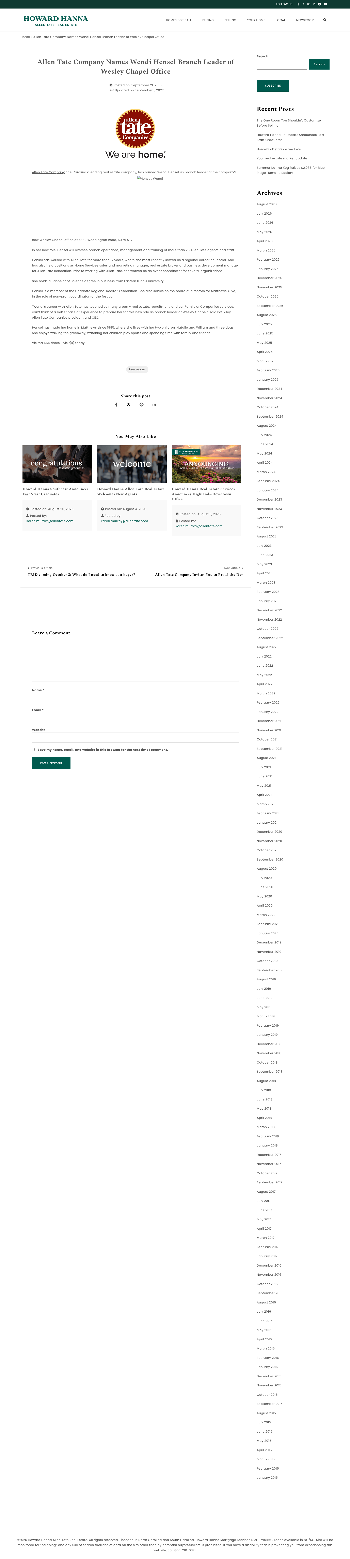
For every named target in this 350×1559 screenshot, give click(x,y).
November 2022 (269, 620)
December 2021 (269, 721)
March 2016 (266, 1348)
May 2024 (264, 453)
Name (38, 690)
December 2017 (269, 1155)
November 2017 (269, 1164)
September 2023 (270, 527)
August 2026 (267, 204)
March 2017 (265, 1238)
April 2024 (265, 463)
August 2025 (267, 315)
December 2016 (269, 1266)
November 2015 (269, 1385)
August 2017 (266, 1192)
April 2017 (264, 1229)
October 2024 (268, 407)
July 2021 (264, 767)
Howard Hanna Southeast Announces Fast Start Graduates (55, 492)
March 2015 (266, 1459)
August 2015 (266, 1413)
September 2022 (270, 638)
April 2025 (265, 352)
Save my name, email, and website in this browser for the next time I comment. (103, 750)
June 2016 (264, 1321)
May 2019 (264, 1007)
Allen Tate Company (48, 172)
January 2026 (268, 269)
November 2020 (269, 841)
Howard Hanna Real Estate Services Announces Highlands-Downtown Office (203, 494)
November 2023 (269, 509)
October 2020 (268, 850)
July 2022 (264, 656)
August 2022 (267, 647)
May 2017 (264, 1219)
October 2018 (267, 1062)
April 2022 (265, 684)
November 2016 (269, 1275)
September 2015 (270, 1404)
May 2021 (264, 786)
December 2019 (269, 942)
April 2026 (265, 241)
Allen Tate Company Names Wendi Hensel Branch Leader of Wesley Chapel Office (135, 67)
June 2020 (265, 887)
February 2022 (268, 703)
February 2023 (268, 592)
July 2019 (264, 989)
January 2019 (267, 1035)
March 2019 (266, 1016)
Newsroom (305, 20)
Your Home (256, 20)
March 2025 (266, 361)
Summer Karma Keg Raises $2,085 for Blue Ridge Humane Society (291, 170)
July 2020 (264, 878)
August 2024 (267, 426)
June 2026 (265, 223)
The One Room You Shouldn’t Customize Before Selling (289, 123)
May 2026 (264, 232)
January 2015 (267, 1478)
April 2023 (265, 573)
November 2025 (269, 287)
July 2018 (264, 1090)
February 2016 (268, 1358)
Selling (230, 20)
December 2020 (269, 832)
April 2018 (264, 1118)
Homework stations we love (279, 149)
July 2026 (264, 214)
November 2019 (269, 952)
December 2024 (269, 389)
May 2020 (264, 896)
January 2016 (267, 1367)
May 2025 (264, 343)
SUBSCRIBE (273, 86)
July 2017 (264, 1201)
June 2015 (264, 1432)
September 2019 (270, 970)
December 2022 (269, 610)
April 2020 (265, 906)
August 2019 (266, 979)
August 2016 (266, 1302)
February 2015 (268, 1469)
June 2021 (264, 776)
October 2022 (267, 629)
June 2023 (265, 555)
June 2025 (265, 333)
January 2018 (267, 1145)
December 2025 (269, 278)
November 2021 (269, 730)
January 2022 (268, 712)
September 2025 (270, 306)
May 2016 (264, 1330)
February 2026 (268, 260)
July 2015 (264, 1422)
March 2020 (266, 915)
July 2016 (264, 1312)
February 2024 (268, 481)
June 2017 (264, 1210)
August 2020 (267, 869)
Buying (208, 20)
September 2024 (270, 417)
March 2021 (266, 804)
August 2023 (267, 536)
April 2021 (264, 795)
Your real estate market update (282, 158)
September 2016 (270, 1293)
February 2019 (268, 1026)
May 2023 (264, 564)
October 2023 (268, 518)
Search (262, 56)
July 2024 (264, 435)
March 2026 (266, 250)
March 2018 (266, 1127)
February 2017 (268, 1247)
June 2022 (265, 666)
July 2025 (264, 324)
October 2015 (267, 1395)
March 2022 (266, 693)
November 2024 (269, 398)
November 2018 (269, 1053)
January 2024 (268, 490)
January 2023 (268, 601)
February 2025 (268, 370)
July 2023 (264, 546)
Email (38, 710)
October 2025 (268, 296)
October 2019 (267, 961)
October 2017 (267, 1173)
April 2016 (264, 1339)
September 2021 (269, 749)
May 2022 (264, 675)
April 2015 (264, 1450)
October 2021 (267, 739)
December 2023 (269, 499)
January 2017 (267, 1256)
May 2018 (264, 1109)
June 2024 (265, 444)
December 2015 (269, 1376)
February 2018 (268, 1136)
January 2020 (268, 933)
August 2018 (266, 1081)
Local (281, 20)
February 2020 (268, 924)
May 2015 (264, 1441)
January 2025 (268, 380)
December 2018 (269, 1044)
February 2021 (268, 813)
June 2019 (264, 998)
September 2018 (270, 1072)
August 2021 (266, 758)
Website (39, 730)
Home (25, 37)
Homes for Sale (179, 20)
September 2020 (270, 859)
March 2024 (266, 472)
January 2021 (267, 823)
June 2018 (264, 1099)
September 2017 (269, 1182)
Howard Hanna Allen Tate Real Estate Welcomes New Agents (131, 492)
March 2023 (266, 583)
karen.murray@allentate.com (50, 521)
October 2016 (267, 1284)
